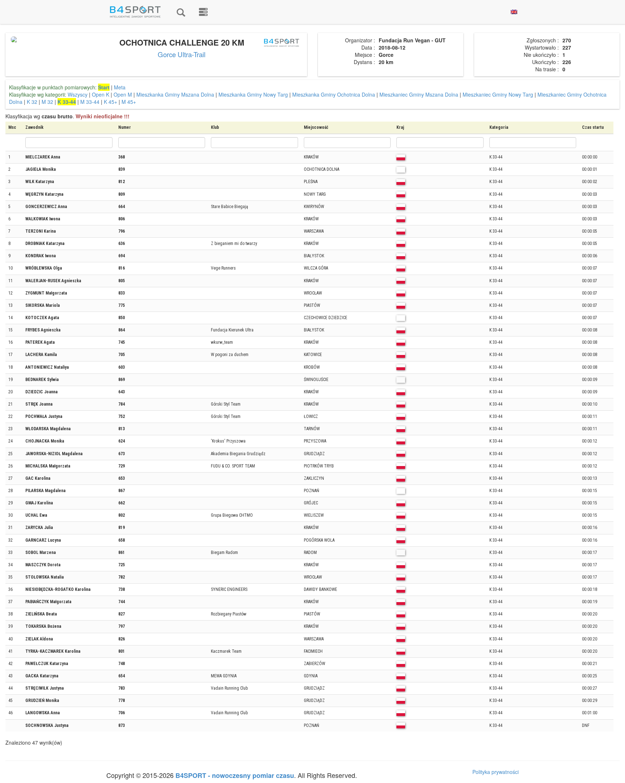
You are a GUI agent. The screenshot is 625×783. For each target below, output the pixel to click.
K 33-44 (67, 101)
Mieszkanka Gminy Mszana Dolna (175, 94)
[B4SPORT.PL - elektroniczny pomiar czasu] (203, 12)
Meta (120, 87)
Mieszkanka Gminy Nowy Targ (253, 94)
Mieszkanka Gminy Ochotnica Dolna (333, 94)
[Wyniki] (181, 12)
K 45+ (110, 101)
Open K (100, 94)
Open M (123, 94)
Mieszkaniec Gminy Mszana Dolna (418, 94)
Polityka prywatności (495, 771)
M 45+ (129, 101)
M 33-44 (89, 101)
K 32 (32, 101)
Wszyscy (78, 94)
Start (104, 87)
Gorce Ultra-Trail (181, 54)
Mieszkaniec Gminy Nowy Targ (498, 94)
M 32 (47, 101)
